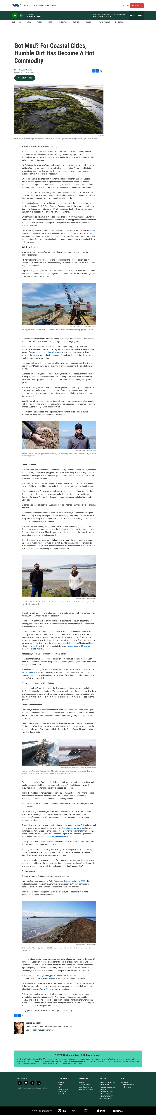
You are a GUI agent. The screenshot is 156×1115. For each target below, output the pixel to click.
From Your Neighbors (86, 1089)
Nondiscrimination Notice (108, 1087)
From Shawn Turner (85, 1087)
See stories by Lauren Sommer (39, 1030)
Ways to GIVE (104, 22)
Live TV (126, 5)
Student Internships (64, 1094)
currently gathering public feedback (49, 975)
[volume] (21, 15)
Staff (59, 1087)
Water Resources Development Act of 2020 (67, 881)
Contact (60, 1085)
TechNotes (124, 1082)
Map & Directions (63, 1089)
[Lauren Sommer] (19, 1028)
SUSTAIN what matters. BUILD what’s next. (78, 1055)
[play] (15, 15)
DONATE (138, 5)
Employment (62, 1091)
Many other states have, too (72, 828)
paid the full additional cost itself (58, 837)
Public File (103, 1089)
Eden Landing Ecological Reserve (47, 352)
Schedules (16, 22)
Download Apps (126, 1087)
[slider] (24, 15)
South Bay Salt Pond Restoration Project (79, 529)
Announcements (84, 1085)
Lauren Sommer (26, 70)
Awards (81, 1082)
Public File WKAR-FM (106, 1094)
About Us (61, 1082)
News (29, 22)
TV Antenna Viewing (127, 1085)
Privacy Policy (104, 1085)
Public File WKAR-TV (106, 1091)
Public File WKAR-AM (106, 1096)
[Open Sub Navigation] (23, 22)
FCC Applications (105, 1098)
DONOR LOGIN (120, 22)
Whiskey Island (52, 989)
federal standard (75, 785)
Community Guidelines (107, 1082)
